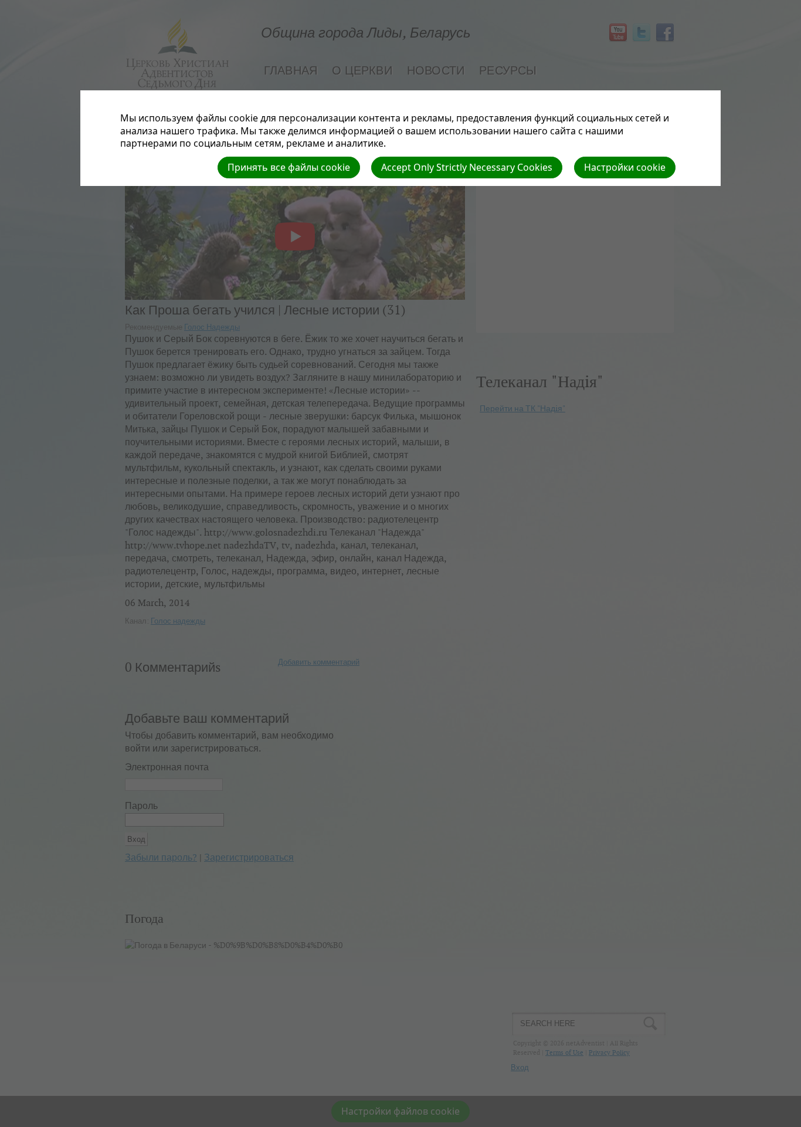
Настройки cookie (625, 167)
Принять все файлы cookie (289, 167)
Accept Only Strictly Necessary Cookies (466, 167)
